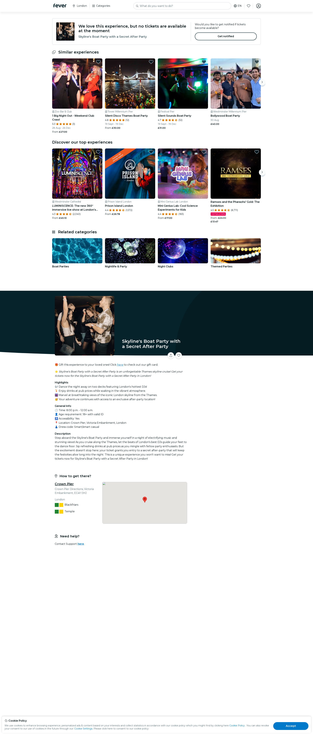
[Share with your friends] (171, 355)
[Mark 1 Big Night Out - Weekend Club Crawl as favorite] (98, 62)
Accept (291, 725)
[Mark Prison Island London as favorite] (151, 152)
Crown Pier (64, 484)
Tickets (225, 353)
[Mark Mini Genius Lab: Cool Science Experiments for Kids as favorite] (204, 152)
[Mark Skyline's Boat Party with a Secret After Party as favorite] (178, 355)
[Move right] (262, 82)
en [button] (240, 5)
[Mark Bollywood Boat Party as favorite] (257, 62)
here (120, 364)
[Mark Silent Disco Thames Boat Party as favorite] (151, 62)
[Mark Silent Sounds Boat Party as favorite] (204, 62)
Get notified (226, 36)
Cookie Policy (237, 725)
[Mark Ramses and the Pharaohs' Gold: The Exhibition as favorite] (257, 152)
